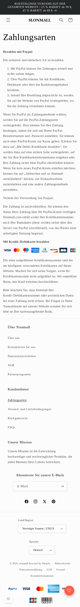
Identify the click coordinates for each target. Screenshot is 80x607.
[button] (8, 19)
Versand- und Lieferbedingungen (29, 409)
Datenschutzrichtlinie (22, 356)
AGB (11, 365)
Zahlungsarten (17, 400)
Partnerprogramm (19, 374)
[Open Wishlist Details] (69, 590)
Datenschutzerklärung (30, 570)
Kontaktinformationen (42, 576)
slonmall (23, 563)
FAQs (11, 427)
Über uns (14, 337)
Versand (60, 570)
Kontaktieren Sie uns (22, 347)
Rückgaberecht (18, 418)
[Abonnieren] (62, 486)
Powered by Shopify (39, 563)
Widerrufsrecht (62, 563)
